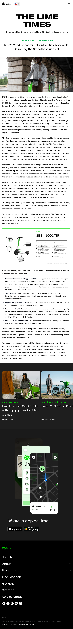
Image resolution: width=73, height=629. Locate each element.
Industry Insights (61, 32)
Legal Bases (13, 624)
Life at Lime (36, 32)
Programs (9, 570)
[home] (6, 3)
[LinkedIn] (12, 603)
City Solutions (48, 32)
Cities (4, 402)
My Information (23, 624)
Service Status (12, 597)
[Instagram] (20, 603)
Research (5, 624)
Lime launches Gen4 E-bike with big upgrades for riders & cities (20, 410)
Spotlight (13, 402)
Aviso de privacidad (44, 621)
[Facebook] (8, 603)
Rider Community (23, 32)
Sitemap (8, 590)
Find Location (11, 577)
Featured (52, 402)
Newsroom (11, 32)
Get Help (8, 584)
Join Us (7, 557)
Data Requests (56, 621)
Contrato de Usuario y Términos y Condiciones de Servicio (19, 621)
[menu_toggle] (69, 4)
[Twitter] (3, 603)
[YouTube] (16, 603)
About (6, 564)
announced (18, 343)
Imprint (32, 624)
